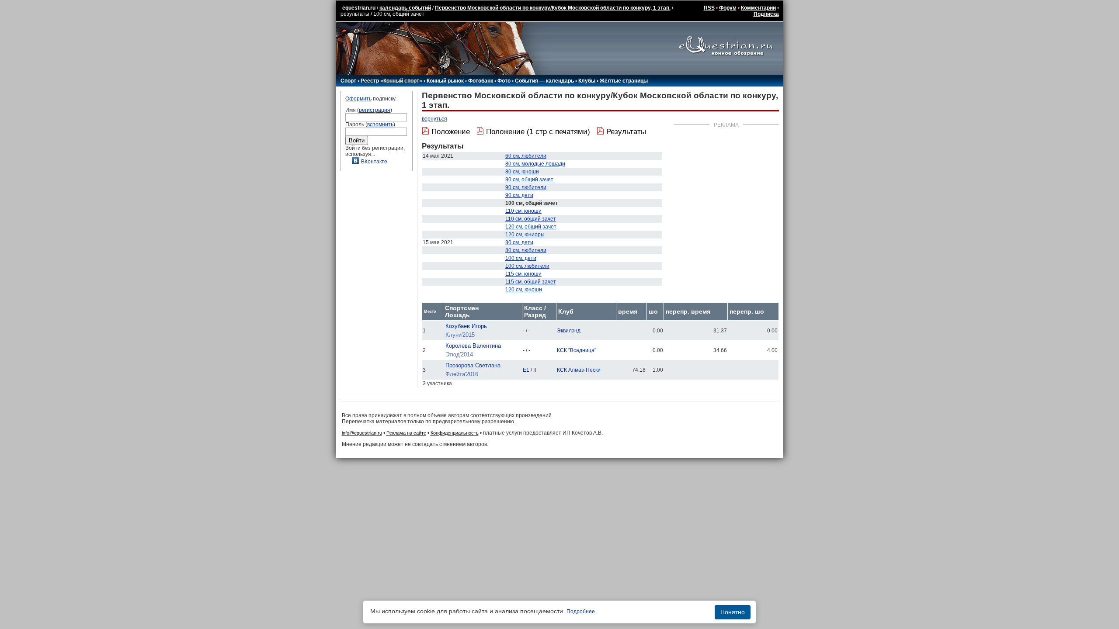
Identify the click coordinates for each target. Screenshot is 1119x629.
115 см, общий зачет (530, 282)
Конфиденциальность (455, 432)
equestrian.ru (358, 8)
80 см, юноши (522, 172)
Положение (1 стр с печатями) (538, 132)
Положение (450, 132)
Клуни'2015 (460, 335)
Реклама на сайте (406, 432)
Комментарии (758, 8)
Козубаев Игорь (466, 326)
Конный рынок (445, 81)
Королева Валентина (473, 345)
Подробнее (580, 611)
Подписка (766, 14)
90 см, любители (525, 187)
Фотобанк (480, 81)
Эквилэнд (568, 331)
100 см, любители (527, 266)
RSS (709, 8)
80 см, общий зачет (529, 179)
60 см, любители (525, 156)
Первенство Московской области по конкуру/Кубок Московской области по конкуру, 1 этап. (553, 8)
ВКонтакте (374, 162)
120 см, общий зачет (530, 227)
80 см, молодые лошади (535, 164)
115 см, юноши (523, 274)
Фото (504, 81)
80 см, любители (525, 250)
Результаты (626, 132)
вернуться (434, 119)
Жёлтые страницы (624, 81)
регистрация (374, 110)
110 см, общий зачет (530, 219)
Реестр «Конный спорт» (391, 81)
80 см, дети (519, 242)
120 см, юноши (523, 290)
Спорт (348, 81)
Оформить (358, 99)
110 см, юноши (523, 211)
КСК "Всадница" (576, 350)
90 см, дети (519, 195)
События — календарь (544, 81)
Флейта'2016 (461, 374)
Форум (728, 8)
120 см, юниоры (525, 235)
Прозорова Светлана (472, 365)
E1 (526, 370)
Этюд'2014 (459, 354)
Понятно (732, 611)
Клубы (586, 81)
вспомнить (380, 124)
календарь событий (405, 8)
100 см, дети (520, 258)
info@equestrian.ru (362, 432)
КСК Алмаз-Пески (579, 370)
